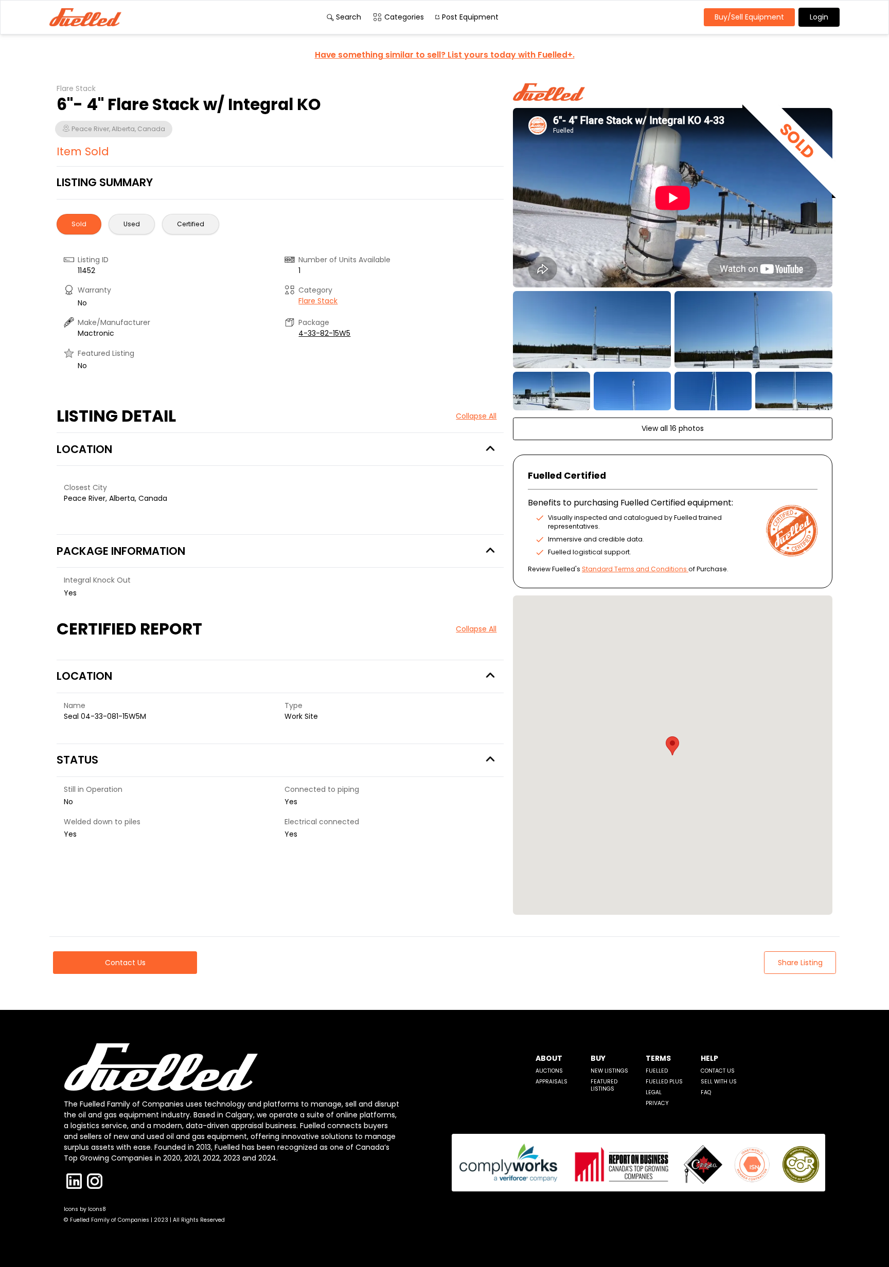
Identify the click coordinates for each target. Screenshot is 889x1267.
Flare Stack (317, 301)
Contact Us (718, 1071)
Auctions (549, 1071)
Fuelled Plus (664, 1081)
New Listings (609, 1071)
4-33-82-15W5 (324, 333)
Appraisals (551, 1081)
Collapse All (476, 416)
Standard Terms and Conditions (634, 569)
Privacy (657, 1103)
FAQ (706, 1092)
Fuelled (657, 1071)
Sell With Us (719, 1081)
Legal (654, 1092)
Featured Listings (604, 1085)
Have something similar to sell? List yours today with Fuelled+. (445, 55)
